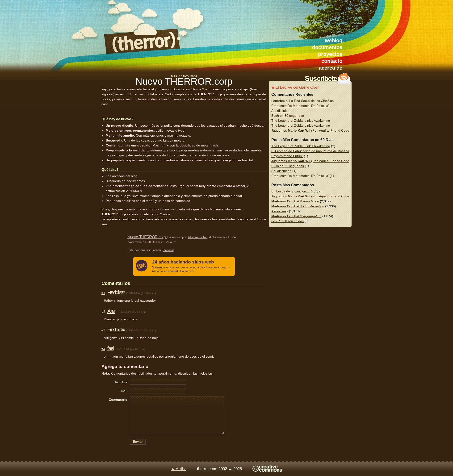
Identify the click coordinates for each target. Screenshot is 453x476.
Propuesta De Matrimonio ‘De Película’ (300, 106)
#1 (103, 293)
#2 (103, 311)
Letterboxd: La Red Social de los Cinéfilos (302, 101)
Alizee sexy (279, 211)
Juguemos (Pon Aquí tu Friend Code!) (311, 130)
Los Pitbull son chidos (287, 221)
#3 (103, 330)
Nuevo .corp (183, 81)
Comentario (118, 399)
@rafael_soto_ (197, 237)
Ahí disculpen (281, 111)
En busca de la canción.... (290, 191)
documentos (327, 47)
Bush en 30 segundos (287, 115)
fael (110, 348)
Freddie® (115, 292)
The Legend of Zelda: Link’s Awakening (300, 120)
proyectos (330, 54)
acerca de (330, 68)
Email (123, 391)
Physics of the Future (287, 156)
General (168, 250)
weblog (333, 40)
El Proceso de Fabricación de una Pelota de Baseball (311, 151)
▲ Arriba (178, 469)
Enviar (138, 441)
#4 (103, 349)
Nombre (121, 382)
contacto (331, 61)
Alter (111, 311)
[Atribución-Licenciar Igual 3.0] (267, 470)
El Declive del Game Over (297, 87)
